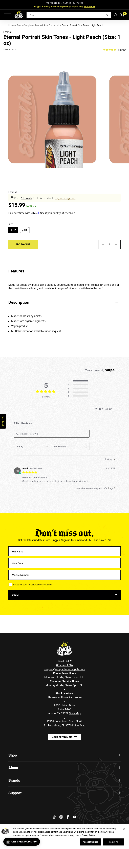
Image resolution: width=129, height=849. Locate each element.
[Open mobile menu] (7, 15)
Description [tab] (18, 302)
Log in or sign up (65, 198)
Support (15, 792)
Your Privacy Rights (64, 737)
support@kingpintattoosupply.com (64, 669)
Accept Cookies (90, 841)
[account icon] (115, 14)
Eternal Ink (97, 285)
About (13, 767)
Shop (12, 755)
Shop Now (85, 6)
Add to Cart (23, 244)
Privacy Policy (88, 835)
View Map (79, 725)
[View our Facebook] (68, 817)
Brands (14, 780)
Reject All (113, 841)
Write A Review (103, 409)
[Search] (107, 15)
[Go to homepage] (18, 15)
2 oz (24, 230)
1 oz (13, 230)
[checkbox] (71, 446)
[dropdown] (32, 446)
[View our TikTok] (54, 817)
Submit (16, 594)
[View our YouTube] (74, 817)
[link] (79, 396)
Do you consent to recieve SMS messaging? (32, 585)
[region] (64, 836)
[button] (21, 842)
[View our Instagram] (61, 817)
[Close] (123, 829)
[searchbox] (52, 434)
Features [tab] (16, 271)
